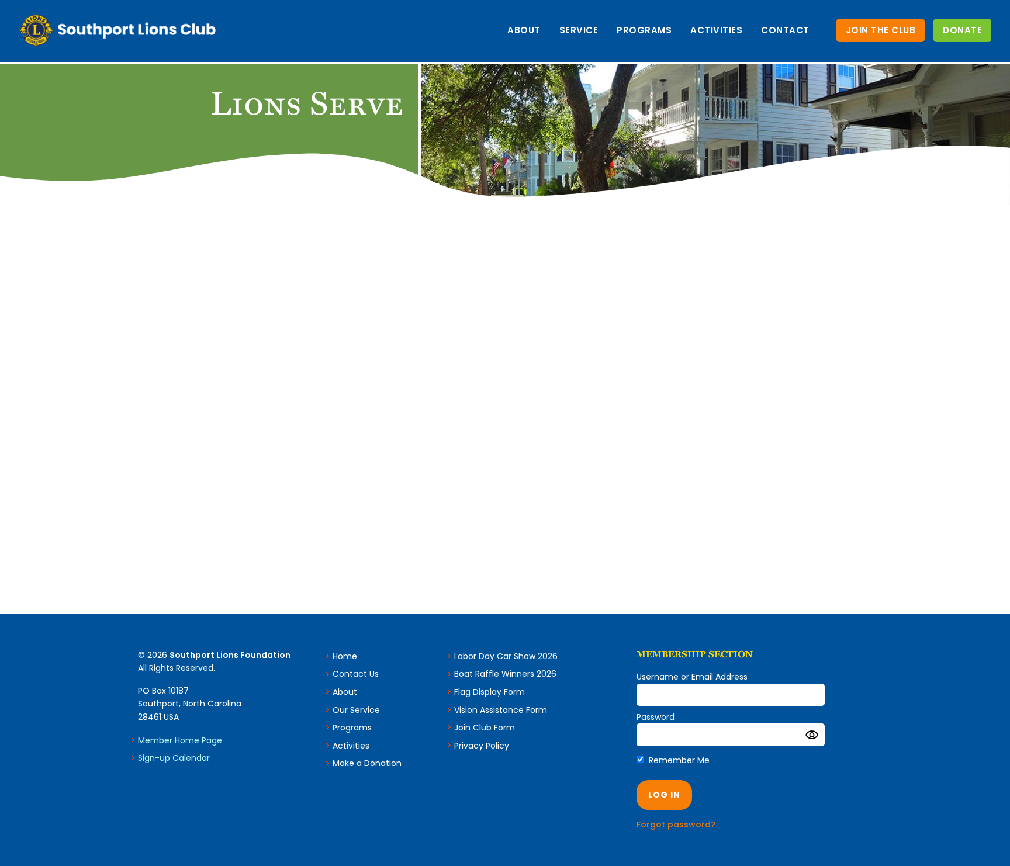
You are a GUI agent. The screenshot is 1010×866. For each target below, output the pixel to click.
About (524, 30)
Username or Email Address (692, 677)
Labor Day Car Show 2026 (506, 656)
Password (656, 717)
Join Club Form (484, 727)
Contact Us (356, 674)
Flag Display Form (489, 692)
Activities (716, 30)
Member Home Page (180, 740)
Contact (785, 30)
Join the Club (881, 30)
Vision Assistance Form (500, 710)
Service (579, 30)
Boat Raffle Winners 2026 (505, 674)
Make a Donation (367, 763)
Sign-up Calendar (174, 758)
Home (345, 656)
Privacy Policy (481, 746)
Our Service (356, 710)
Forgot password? (676, 824)
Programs (644, 30)
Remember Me (678, 760)
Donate (962, 30)
